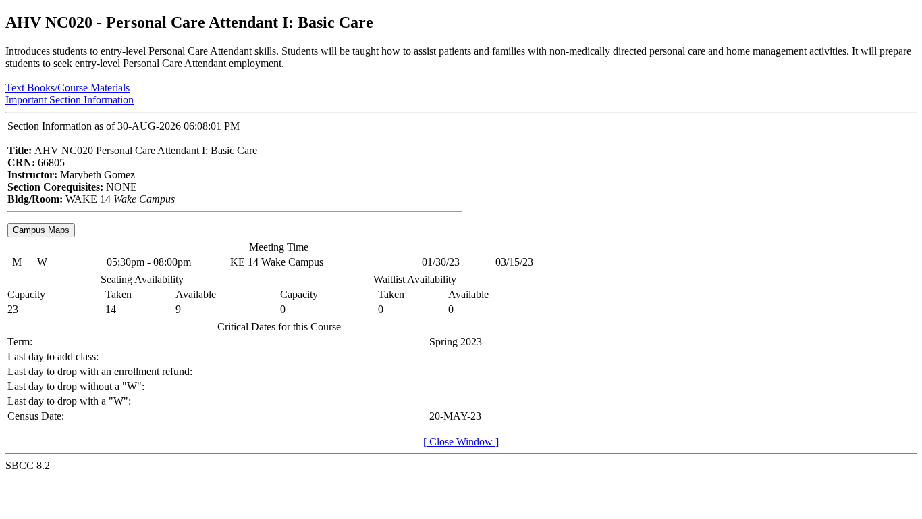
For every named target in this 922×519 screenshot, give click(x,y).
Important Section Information (69, 99)
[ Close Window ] (461, 441)
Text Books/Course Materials (67, 87)
